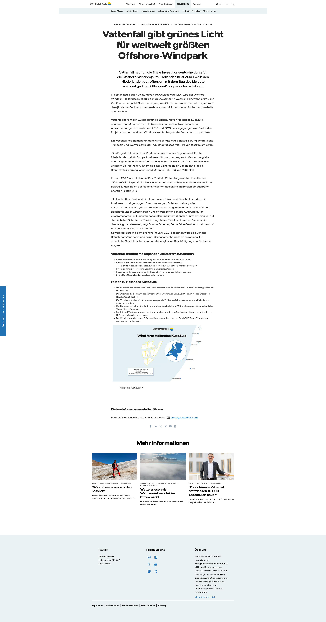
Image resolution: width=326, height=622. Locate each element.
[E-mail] (170, 426)
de (227, 4)
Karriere (196, 4)
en (220, 4)
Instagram (149, 557)
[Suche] (233, 4)
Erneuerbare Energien (155, 24)
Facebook (156, 557)
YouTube (156, 564)
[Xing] (165, 426)
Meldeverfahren (130, 605)
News (94, 483)
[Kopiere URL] (175, 426)
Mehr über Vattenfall (205, 597)
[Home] (100, 4)
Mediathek (132, 11)
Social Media (117, 11)
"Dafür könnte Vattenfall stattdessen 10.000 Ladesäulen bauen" (207, 491)
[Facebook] (150, 426)
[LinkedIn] (155, 426)
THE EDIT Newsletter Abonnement (199, 11)
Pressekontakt (148, 11)
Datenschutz (112, 605)
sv (223, 4)
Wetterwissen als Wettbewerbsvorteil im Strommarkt (157, 493)
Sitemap (162, 605)
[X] (160, 426)
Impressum (97, 605)
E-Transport (202, 483)
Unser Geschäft (147, 4)
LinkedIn (149, 571)
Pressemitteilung (125, 24)
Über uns (130, 4)
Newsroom (183, 4)
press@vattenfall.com (184, 417)
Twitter (149, 564)
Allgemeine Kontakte (168, 11)
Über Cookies (148, 605)
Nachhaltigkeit (166, 4)
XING (156, 571)
